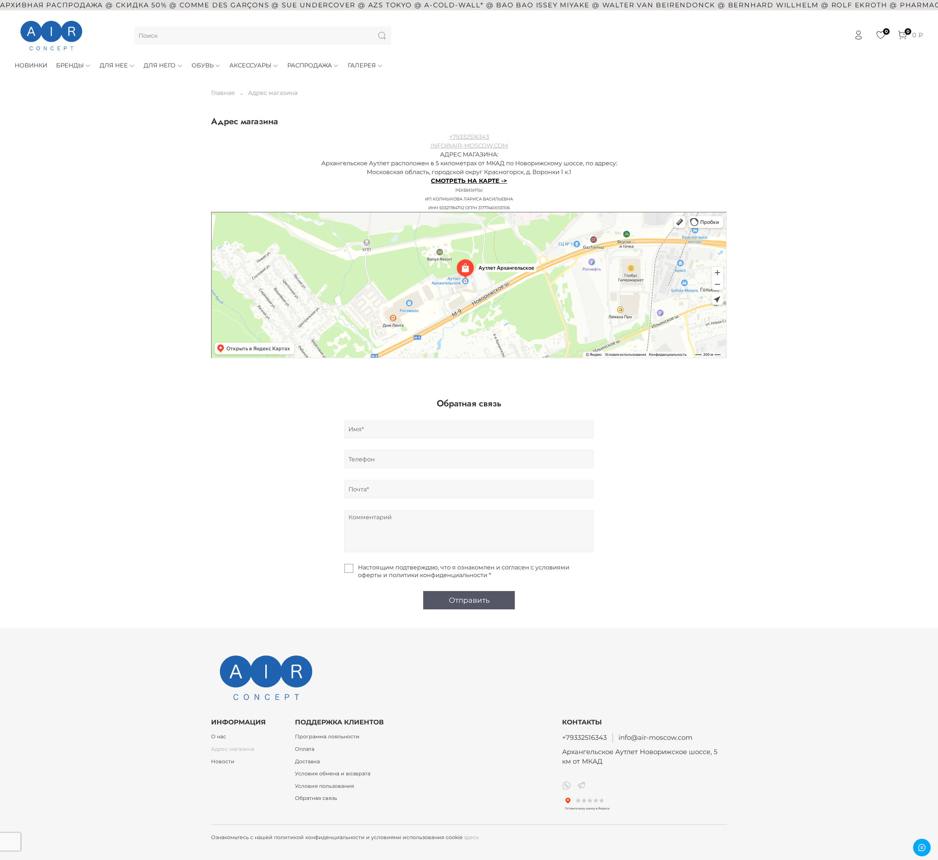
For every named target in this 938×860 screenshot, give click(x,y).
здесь (471, 837)
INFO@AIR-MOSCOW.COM (469, 145)
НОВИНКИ (31, 65)
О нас (218, 736)
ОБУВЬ (203, 65)
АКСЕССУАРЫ (250, 65)
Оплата (304, 749)
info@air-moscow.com (655, 737)
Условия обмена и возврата (332, 773)
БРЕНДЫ (70, 65)
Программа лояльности (327, 736)
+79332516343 (469, 136)
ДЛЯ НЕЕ (114, 65)
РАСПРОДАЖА (309, 65)
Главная (223, 92)
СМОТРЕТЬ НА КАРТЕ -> (469, 180)
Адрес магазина (232, 749)
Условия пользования (324, 786)
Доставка (307, 761)
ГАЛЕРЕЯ (362, 65)
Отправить (469, 600)
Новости (222, 761)
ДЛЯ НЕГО (160, 65)
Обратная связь (316, 798)
